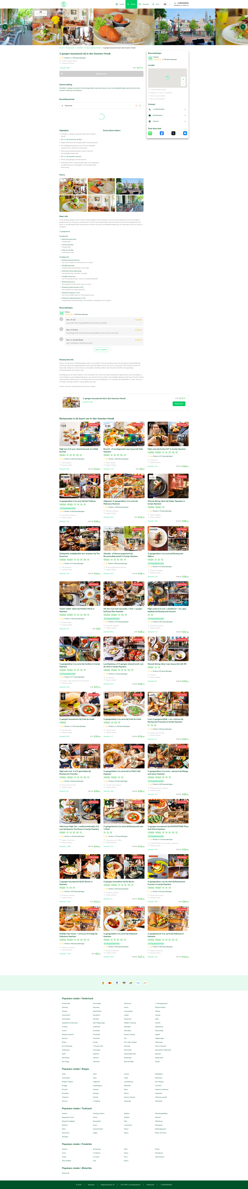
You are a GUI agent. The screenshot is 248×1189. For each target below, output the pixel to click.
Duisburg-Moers (99, 1113)
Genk (95, 1074)
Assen (64, 1031)
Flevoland (96, 1034)
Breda (64, 1042)
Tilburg (157, 1011)
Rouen (157, 1149)
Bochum (65, 1125)
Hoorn (126, 1007)
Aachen (64, 1113)
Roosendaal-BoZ (130, 1054)
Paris (125, 1157)
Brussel (64, 1089)
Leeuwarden (128, 1011)
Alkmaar (65, 1007)
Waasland (158, 1093)
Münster (158, 1117)
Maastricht (127, 1019)
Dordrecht (96, 1015)
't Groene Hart (98, 1046)
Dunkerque (97, 1149)
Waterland (158, 1042)
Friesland (96, 1038)
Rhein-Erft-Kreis (161, 1133)
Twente (157, 1015)
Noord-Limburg (129, 1034)
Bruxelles (65, 1093)
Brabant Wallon (67, 1082)
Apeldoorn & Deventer (70, 1023)
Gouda (95, 1042)
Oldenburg (158, 1121)
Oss (125, 1038)
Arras (64, 1153)
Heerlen (96, 1058)
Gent (94, 1078)
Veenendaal (159, 1031)
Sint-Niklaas (159, 1082)
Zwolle (157, 1062)
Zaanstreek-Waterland (163, 1050)
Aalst (64, 1074)
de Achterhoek (67, 1046)
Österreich (65, 1173)
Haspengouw (97, 1086)
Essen (95, 1125)
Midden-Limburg (130, 1023)
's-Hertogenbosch (161, 1003)
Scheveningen (129, 1062)
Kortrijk (95, 1097)
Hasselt (95, 1089)
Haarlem (96, 1054)
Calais (64, 1157)
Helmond (96, 1062)
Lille (94, 1161)
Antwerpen (66, 1078)
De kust (64, 1101)
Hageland (96, 1082)
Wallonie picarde (161, 1097)
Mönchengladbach (161, 1113)
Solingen (65, 1137)
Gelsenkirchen (98, 1129)
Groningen (96, 1050)
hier (64, 139)
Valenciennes (159, 1157)
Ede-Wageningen (99, 1023)
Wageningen (159, 1038)
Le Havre (96, 1157)
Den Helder (97, 1003)
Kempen (96, 1093)
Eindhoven (96, 1027)
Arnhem (65, 1027)
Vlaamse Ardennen (161, 1089)
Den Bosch (66, 1058)
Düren (95, 1117)
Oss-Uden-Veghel (130, 1042)
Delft (64, 1054)
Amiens (64, 1149)
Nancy (126, 1153)
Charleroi (65, 1097)
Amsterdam (66, 1019)
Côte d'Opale (66, 1161)
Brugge (64, 1086)
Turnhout (158, 1086)
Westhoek (158, 1101)
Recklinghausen (160, 1129)
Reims (126, 1161)
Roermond (127, 1050)
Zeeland (158, 1054)
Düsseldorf (97, 1121)
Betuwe (65, 1038)
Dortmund (65, 1133)
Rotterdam (128, 1058)
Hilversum (127, 1003)
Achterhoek (66, 1003)
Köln (125, 1121)
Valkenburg (159, 1027)
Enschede (96, 1031)
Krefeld (126, 1117)
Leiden (126, 1015)
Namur (126, 1093)
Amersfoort (66, 1015)
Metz (125, 1149)
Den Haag (65, 1062)
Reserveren (179, 404)
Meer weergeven (101, 350)
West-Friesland (160, 1046)
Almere (64, 1011)
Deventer (96, 1007)
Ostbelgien (159, 1074)
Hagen (95, 1133)
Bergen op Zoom (68, 1034)
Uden (157, 1019)
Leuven (126, 1074)
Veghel (157, 1034)
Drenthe (96, 1019)
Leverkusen (128, 1125)
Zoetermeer (159, 1058)
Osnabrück (158, 1125)
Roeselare (158, 1078)
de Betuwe (66, 1050)
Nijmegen (127, 1027)
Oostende (127, 1101)
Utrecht (157, 1023)
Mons (126, 1089)
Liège (126, 1078)
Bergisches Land (68, 1117)
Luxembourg (128, 1082)
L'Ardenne (96, 1101)
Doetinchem (97, 1011)
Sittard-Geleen (160, 1007)
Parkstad (127, 1046)
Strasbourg (159, 1153)
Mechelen (127, 1086)
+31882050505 (166, 1185)
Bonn (64, 1129)
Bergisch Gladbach (68, 1121)
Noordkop (127, 1031)
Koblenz (127, 1113)
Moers (126, 1129)
